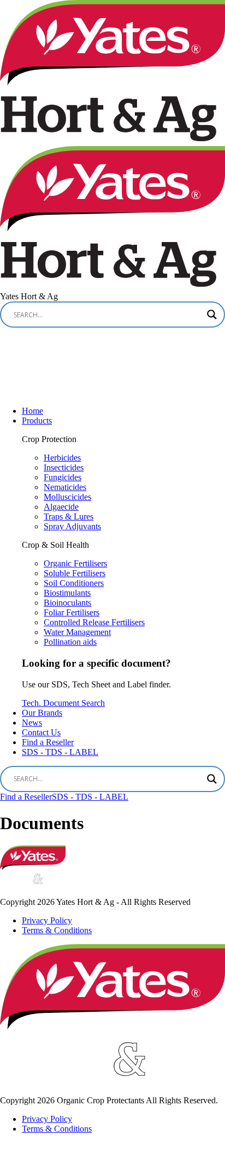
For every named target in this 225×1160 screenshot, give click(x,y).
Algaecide (61, 506)
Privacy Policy (47, 920)
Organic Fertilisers (75, 563)
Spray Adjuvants (72, 526)
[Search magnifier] (212, 314)
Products (37, 420)
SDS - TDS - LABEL (60, 752)
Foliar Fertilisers (71, 612)
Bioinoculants (67, 602)
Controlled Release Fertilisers (94, 622)
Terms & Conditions (57, 930)
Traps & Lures (68, 516)
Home (32, 410)
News (32, 722)
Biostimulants (67, 592)
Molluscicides (67, 497)
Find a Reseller (48, 742)
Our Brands (42, 712)
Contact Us (41, 732)
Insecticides (64, 467)
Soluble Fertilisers (74, 573)
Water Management (77, 632)
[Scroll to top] (11, 1150)
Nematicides (65, 487)
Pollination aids (70, 642)
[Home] (33, 867)
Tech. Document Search (63, 703)
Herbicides (62, 457)
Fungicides (62, 477)
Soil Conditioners (74, 583)
